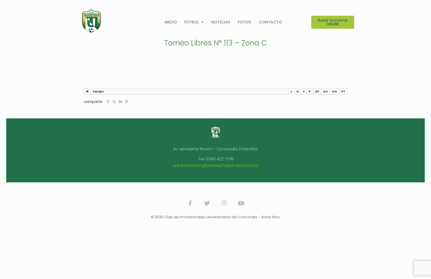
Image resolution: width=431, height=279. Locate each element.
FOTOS (244, 22)
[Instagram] (224, 203)
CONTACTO (270, 22)
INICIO (171, 22)
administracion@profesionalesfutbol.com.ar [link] (216, 165)
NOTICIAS (220, 22)
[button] (194, 22)
